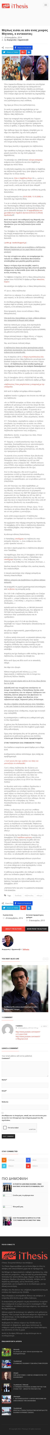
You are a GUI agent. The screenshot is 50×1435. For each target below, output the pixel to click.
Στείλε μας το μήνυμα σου (23, 1195)
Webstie (5, 1102)
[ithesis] (15, 6)
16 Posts (26, 949)
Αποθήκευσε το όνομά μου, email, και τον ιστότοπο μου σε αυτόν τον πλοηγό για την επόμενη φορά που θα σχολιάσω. (24, 1117)
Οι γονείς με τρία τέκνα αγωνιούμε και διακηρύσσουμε (27, 1353)
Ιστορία (15, 1373)
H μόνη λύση (8, 915)
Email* (4, 1091)
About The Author (13, 929)
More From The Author (37, 929)
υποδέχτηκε (9, 559)
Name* (4, 1080)
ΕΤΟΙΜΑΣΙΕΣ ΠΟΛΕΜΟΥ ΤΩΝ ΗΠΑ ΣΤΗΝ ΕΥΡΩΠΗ (30, 1363)
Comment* (6, 1058)
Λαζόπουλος (29, 896)
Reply (45, 1026)
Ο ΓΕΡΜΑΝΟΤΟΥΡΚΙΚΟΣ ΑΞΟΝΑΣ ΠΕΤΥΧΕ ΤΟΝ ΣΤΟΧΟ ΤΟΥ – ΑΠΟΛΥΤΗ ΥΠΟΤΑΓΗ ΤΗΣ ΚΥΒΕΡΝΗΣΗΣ (29, 1389)
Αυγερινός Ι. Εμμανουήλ (17, 40)
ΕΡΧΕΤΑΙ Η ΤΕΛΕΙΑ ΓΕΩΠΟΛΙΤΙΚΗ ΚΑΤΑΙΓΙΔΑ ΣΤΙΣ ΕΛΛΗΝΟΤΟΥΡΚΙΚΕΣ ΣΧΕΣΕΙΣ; (30, 1411)
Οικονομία (16, 1396)
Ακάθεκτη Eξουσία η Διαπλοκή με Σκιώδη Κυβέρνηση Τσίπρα (20, 1008)
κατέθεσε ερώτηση (25, 837)
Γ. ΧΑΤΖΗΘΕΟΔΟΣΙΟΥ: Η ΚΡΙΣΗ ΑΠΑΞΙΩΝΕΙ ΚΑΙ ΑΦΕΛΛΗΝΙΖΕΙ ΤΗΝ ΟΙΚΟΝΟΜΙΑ (29, 1400)
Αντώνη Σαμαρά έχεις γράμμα (35, 916)
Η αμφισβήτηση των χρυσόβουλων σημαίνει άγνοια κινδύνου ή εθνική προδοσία (23, 212)
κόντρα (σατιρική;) (35, 160)
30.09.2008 (27, 196)
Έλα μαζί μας (18, 1207)
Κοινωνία (16, 1349)
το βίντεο (11, 589)
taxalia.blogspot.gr (19, 242)
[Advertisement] (26, 21)
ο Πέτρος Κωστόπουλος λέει (33, 357)
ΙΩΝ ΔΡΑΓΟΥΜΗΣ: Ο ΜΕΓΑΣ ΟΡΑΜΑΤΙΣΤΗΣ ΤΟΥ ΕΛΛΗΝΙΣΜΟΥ (30, 1376)
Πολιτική (25, 1385)
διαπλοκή (18, 896)
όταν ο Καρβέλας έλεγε (23, 178)
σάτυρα (39, 896)
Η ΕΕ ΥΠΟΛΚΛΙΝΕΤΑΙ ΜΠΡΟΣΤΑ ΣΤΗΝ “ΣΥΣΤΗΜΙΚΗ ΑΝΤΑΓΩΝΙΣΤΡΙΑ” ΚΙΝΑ (26, 1219)
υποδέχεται (19, 539)
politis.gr (8, 242)
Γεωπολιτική (17, 1361)
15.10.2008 (36, 196)
